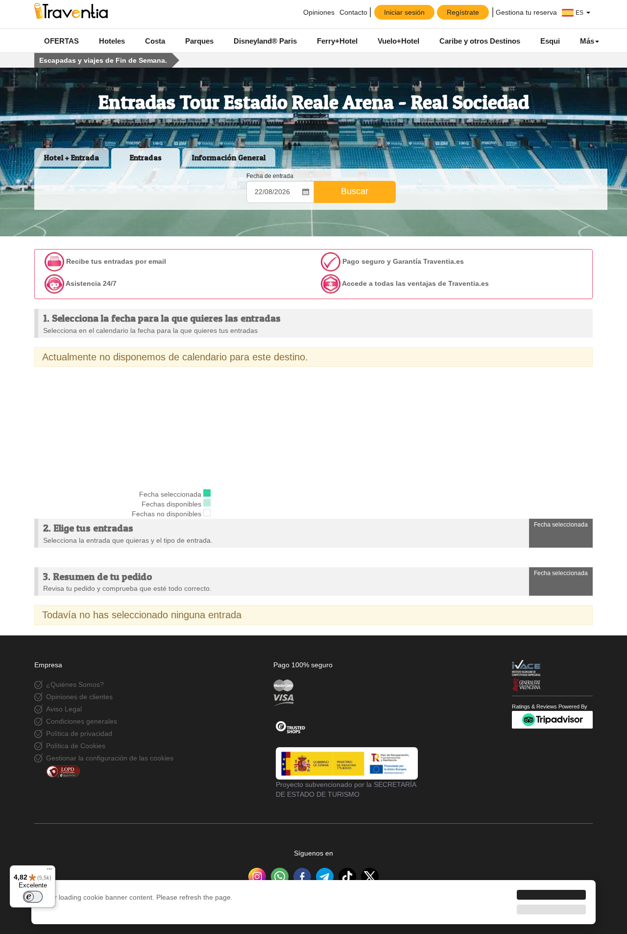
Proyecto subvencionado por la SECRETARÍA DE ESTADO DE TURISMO (346, 789)
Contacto (353, 12)
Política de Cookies (75, 746)
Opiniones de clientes (79, 697)
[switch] (33, 897)
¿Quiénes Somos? (75, 684)
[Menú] (49, 871)
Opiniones (318, 12)
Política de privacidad (79, 733)
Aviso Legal (64, 709)
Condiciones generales (81, 721)
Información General (228, 157)
